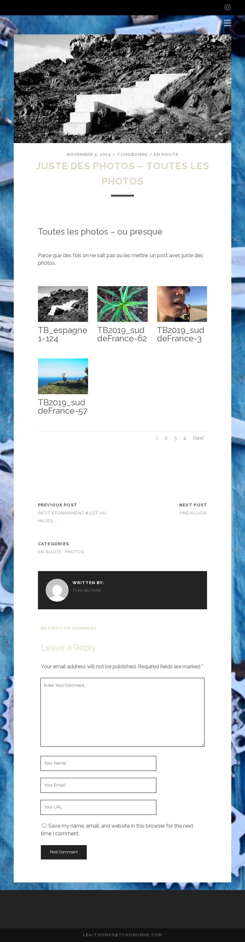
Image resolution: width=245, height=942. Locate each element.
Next (198, 438)
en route (166, 154)
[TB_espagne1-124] (63, 321)
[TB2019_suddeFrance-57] (63, 394)
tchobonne (132, 154)
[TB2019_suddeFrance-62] (122, 321)
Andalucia (193, 513)
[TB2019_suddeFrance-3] (182, 321)
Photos (74, 551)
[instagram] (227, 7)
